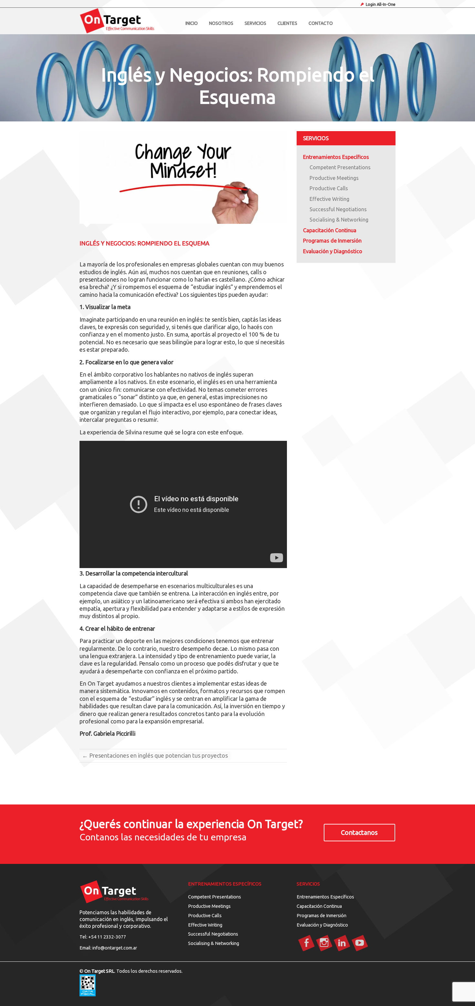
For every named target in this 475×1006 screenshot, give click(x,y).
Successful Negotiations (338, 209)
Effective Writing (329, 199)
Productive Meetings (334, 178)
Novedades (97, 232)
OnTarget (99, 252)
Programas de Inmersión (332, 241)
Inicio (191, 23)
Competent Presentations (340, 167)
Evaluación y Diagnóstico (332, 251)
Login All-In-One (381, 4)
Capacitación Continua (329, 230)
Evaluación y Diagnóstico (322, 925)
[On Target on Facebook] (306, 943)
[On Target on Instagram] (324, 943)
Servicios (255, 23)
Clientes (287, 23)
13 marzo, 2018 (143, 252)
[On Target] (126, 21)
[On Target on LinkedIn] (342, 943)
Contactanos (359, 832)
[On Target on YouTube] (360, 943)
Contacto (321, 23)
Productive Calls (329, 188)
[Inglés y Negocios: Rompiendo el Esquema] (183, 177)
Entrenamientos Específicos (336, 157)
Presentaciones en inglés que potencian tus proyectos (155, 755)
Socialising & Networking (339, 220)
